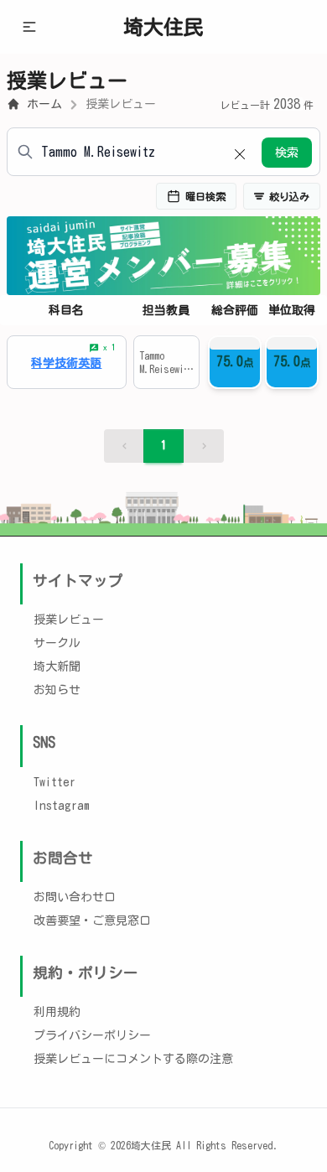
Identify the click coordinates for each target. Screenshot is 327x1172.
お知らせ (57, 690)
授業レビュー (121, 104)
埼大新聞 (57, 666)
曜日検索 (205, 196)
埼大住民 (163, 27)
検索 (286, 152)
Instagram (62, 806)
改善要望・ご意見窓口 (92, 920)
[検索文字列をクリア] (239, 151)
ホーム (44, 104)
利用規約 (57, 1012)
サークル (57, 643)
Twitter (54, 782)
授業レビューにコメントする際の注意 (133, 1059)
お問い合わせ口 (75, 897)
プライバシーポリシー (92, 1035)
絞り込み (289, 196)
